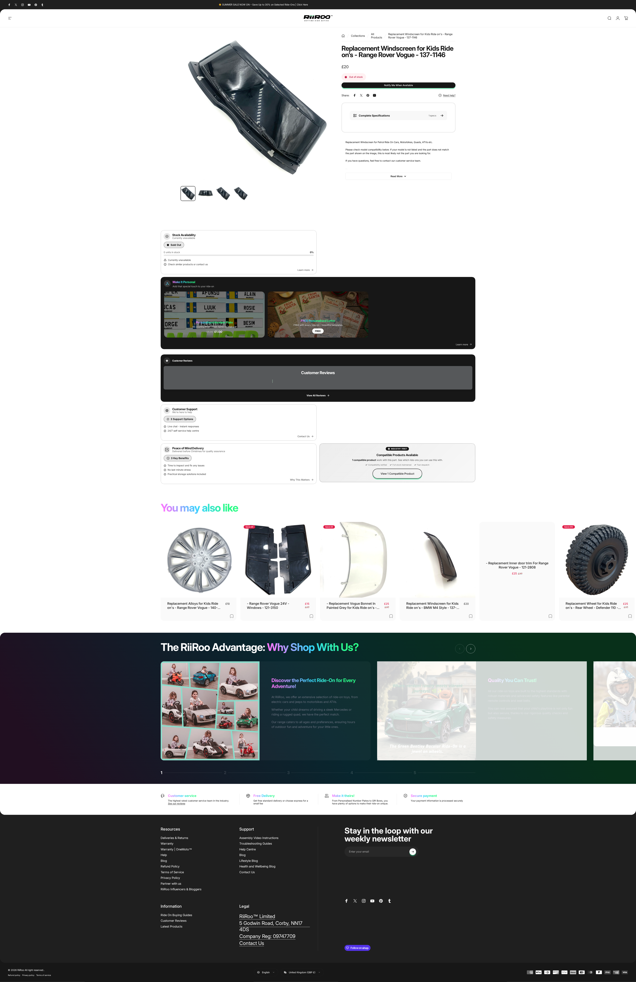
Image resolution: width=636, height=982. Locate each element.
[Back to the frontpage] (343, 36)
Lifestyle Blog (248, 860)
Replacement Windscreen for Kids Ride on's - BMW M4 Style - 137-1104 (432, 606)
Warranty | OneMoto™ (176, 849)
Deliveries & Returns (174, 838)
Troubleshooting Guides (255, 843)
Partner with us (171, 883)
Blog (164, 860)
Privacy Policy (170, 878)
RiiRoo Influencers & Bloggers (181, 889)
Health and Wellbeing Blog (257, 866)
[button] (214, 314)
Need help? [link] (449, 95)
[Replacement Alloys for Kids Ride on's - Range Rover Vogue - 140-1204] (198, 560)
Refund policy (14, 975)
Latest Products (171, 926)
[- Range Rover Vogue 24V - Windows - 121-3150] (278, 560)
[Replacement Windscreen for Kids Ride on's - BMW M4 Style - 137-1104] (437, 560)
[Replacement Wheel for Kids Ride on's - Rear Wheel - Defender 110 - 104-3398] (597, 560)
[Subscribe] (412, 851)
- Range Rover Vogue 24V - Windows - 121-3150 (268, 606)
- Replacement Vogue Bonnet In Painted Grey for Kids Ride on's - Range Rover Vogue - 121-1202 (352, 606)
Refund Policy (170, 866)
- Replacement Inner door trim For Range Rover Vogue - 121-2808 (517, 565)
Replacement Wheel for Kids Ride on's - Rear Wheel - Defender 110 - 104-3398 (592, 606)
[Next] (323, 108)
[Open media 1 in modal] (256, 107)
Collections (358, 35)
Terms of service (43, 975)
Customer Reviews (173, 920)
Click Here (302, 4)
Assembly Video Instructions (258, 838)
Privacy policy (28, 975)
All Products (376, 35)
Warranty (167, 843)
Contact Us (247, 872)
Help (164, 855)
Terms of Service (172, 872)
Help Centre (247, 849)
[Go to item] (188, 193)
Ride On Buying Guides (176, 915)
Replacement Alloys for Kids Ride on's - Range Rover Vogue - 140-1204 (192, 606)
